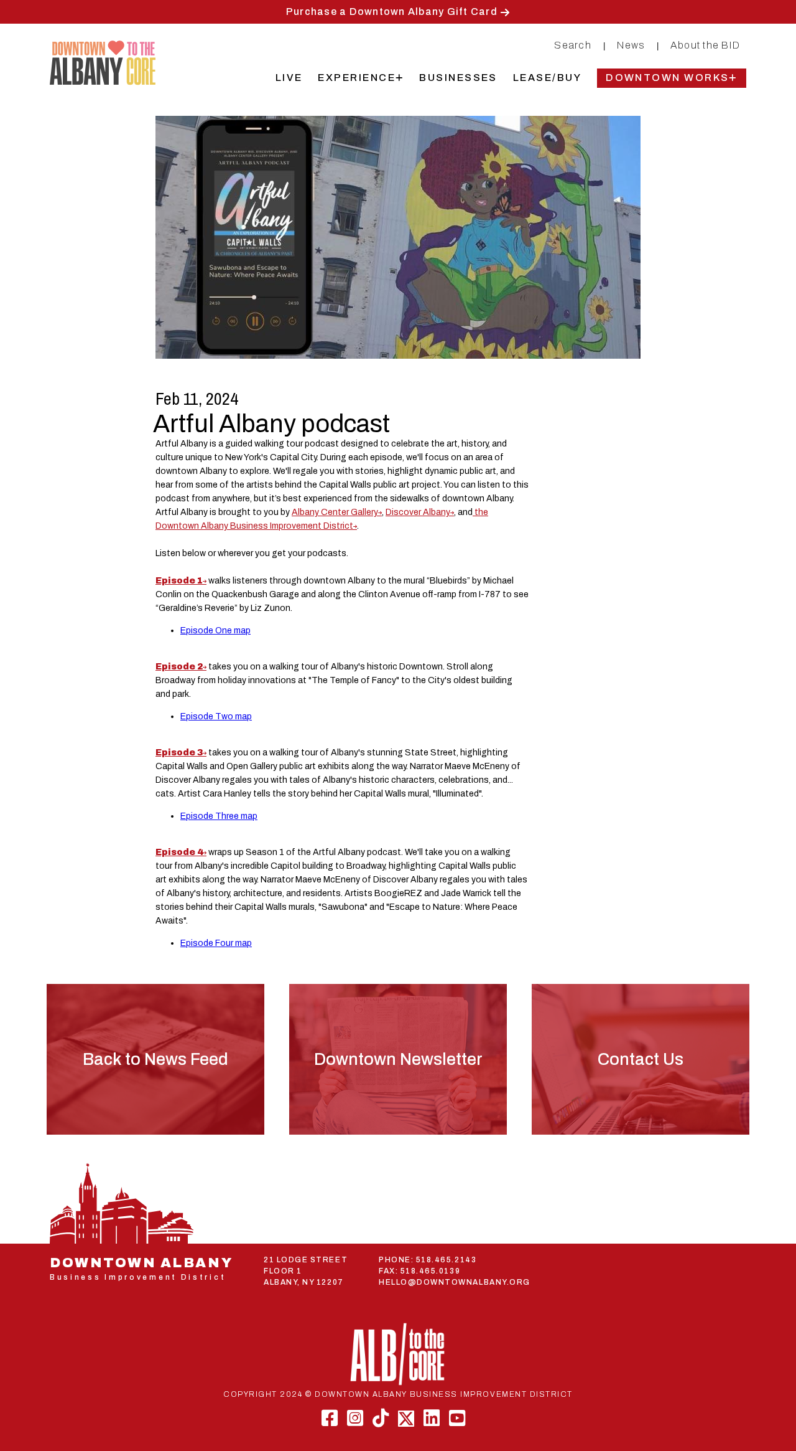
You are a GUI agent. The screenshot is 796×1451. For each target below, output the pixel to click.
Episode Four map (216, 943)
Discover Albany (418, 512)
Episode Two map (216, 716)
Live (289, 77)
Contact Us (640, 1059)
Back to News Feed (155, 1059)
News (631, 45)
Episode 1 (179, 580)
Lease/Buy (547, 77)
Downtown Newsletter (398, 1059)
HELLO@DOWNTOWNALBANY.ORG (454, 1282)
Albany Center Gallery (335, 512)
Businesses (458, 77)
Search (572, 45)
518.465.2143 (446, 1259)
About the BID (705, 45)
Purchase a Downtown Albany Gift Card (391, 11)
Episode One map (215, 630)
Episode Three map (218, 816)
